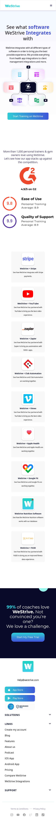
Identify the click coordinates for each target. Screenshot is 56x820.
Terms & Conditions (19, 808)
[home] (12, 6)
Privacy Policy (39, 808)
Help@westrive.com (28, 680)
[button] (51, 6)
